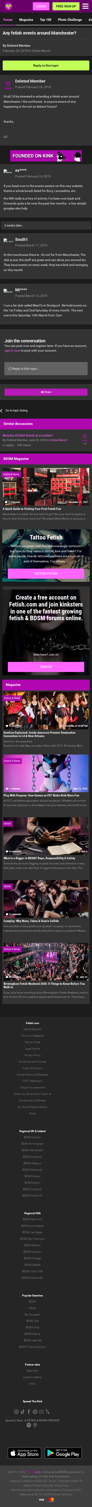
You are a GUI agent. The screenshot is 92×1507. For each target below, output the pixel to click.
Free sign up (66, 6)
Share (47, 392)
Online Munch (41, 50)
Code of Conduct (32, 1068)
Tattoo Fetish (46, 573)
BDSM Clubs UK (32, 1189)
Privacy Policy (32, 1055)
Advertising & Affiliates (32, 1100)
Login (41, 6)
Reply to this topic (46, 65)
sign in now (12, 350)
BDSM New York (32, 1219)
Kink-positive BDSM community (61, 1472)
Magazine (26, 19)
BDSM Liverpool (32, 1156)
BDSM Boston (32, 1245)
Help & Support (32, 1029)
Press (32, 1113)
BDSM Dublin (32, 1182)
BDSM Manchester (32, 1150)
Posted (33, 87)
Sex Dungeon (32, 1314)
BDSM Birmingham (32, 1143)
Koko (32, 1383)
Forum (8, 19)
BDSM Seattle (32, 1264)
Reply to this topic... (26, 368)
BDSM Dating (32, 1333)
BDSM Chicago (32, 1258)
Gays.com (32, 1370)
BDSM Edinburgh (32, 1169)
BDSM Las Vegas (32, 1232)
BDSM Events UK (32, 1195)
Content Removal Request (32, 1074)
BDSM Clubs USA (32, 1271)
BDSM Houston (32, 1251)
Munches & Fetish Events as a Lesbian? (28, 435)
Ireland (41, 1131)
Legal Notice (32, 1048)
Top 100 (45, 19)
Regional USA (32, 1213)
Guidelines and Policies (32, 1061)
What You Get (22, 1094)
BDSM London (32, 1137)
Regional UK (26, 1131)
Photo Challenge (70, 19)
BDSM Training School (32, 1346)
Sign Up (46, 667)
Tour (24, 1035)
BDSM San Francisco (32, 1238)
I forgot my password (32, 1087)
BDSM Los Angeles (32, 1225)
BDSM (32, 1301)
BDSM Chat (32, 1327)
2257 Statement (32, 1081)
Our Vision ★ (43, 1094)
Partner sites (32, 1364)
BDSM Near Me (32, 1340)
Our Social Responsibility (32, 1107)
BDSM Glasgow (32, 1163)
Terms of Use (32, 1042)
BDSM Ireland (32, 1176)
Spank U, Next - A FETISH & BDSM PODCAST (32, 1420)
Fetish (32, 1308)
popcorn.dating (32, 1377)
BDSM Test (32, 1320)
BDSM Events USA (32, 1277)
